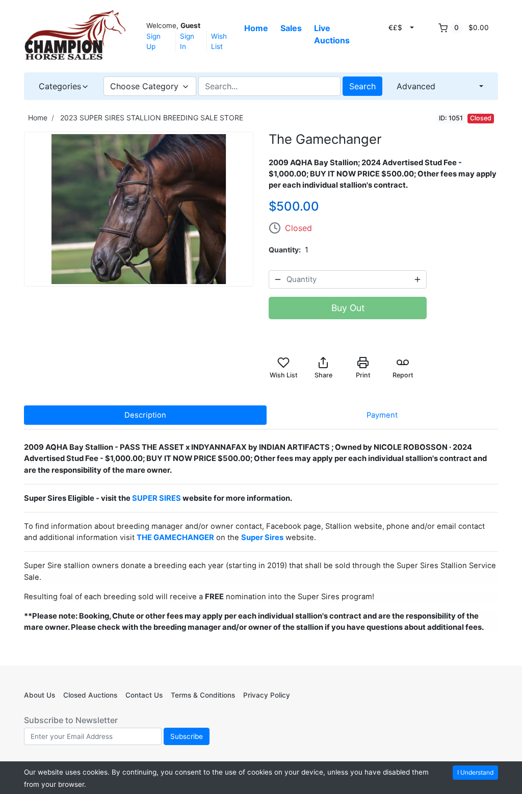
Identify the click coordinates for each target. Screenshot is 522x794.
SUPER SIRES (156, 498)
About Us (39, 695)
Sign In (187, 41)
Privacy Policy (266, 695)
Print (363, 375)
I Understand (475, 772)
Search (362, 86)
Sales (291, 28)
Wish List (219, 41)
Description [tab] (145, 415)
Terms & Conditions (203, 695)
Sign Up (153, 41)
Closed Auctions (90, 695)
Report (403, 375)
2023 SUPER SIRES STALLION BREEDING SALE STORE (151, 117)
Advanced (416, 86)
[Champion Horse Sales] (75, 35)
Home (256, 28)
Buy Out (347, 307)
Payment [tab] (382, 415)
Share (323, 375)
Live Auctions (332, 34)
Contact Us (144, 695)
